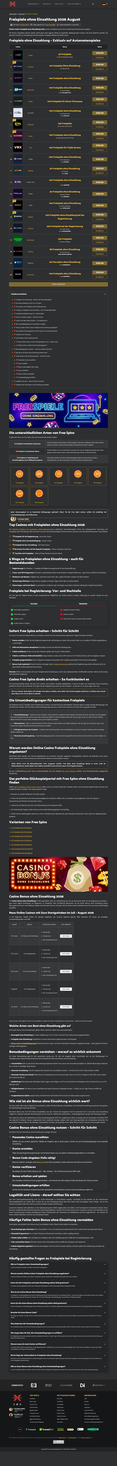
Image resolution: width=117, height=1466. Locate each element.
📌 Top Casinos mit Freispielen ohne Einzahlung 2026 (30, 306)
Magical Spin (60, 1407)
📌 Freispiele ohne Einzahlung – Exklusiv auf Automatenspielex (32, 299)
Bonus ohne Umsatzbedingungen (24, 1043)
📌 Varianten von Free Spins (22, 334)
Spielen (99, 53)
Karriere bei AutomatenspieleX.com (93, 1422)
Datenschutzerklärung (90, 1413)
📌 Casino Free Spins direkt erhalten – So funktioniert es (30, 320)
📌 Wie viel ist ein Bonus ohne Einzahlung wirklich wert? (30, 352)
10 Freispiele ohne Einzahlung (21, 827)
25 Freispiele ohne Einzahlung (21, 836)
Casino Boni (46, 4)
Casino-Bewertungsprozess (91, 1416)
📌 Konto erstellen (21, 363)
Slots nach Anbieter (73, 4)
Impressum (87, 1407)
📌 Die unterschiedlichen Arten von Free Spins (27, 303)
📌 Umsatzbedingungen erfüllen (25, 377)
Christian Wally (24, 25)
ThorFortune (30, 275)
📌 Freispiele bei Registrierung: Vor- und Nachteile (29, 313)
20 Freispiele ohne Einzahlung (21, 832)
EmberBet (30, 171)
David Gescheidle (50, 25)
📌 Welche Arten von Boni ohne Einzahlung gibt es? (31, 345)
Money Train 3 (33, 1405)
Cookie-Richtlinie (88, 1410)
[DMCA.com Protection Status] (58, 1443)
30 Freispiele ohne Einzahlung (21, 840)
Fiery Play (30, 252)
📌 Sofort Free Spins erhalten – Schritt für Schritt (28, 317)
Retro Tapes (33, 1402)
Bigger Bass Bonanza (35, 1419)
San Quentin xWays (35, 1416)
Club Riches (60, 1402)
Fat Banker (32, 1399)
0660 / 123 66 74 (85, 1438)
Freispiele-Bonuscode (60, 664)
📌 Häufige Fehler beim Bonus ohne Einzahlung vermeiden (31, 385)
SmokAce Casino (61, 1416)
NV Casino (30, 67)
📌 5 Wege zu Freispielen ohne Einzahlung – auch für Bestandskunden (35, 310)
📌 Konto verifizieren (22, 370)
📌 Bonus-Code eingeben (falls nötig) (27, 367)
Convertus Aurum (34, 1413)
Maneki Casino (61, 1413)
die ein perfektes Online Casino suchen (27, 787)
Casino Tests (58, 4)
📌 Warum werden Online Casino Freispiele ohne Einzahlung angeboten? (35, 327)
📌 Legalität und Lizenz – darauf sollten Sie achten (29, 381)
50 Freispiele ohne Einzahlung (21, 844)
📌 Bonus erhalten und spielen (25, 374)
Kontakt (86, 1402)
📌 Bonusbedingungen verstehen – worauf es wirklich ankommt (33, 349)
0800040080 (72, 1438)
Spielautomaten (32, 4)
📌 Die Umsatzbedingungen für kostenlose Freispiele (30, 324)
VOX (30, 148)
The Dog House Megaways (37, 1422)
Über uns (86, 1405)
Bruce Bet (59, 1399)
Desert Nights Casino (62, 1419)
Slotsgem (30, 217)
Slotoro (31, 136)
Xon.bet (31, 55)
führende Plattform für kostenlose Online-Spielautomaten (33, 529)
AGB (85, 1399)
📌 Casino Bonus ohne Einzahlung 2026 (26, 338)
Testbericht (100, 57)
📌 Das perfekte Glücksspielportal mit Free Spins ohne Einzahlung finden (35, 331)
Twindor (30, 101)
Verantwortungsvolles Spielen (92, 1419)
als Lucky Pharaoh (69, 771)
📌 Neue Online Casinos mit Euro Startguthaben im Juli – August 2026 (37, 342)
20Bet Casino (30, 90)
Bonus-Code (41, 1162)
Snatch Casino (60, 1410)
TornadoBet (60, 1405)
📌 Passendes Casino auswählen (26, 360)
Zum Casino (66, 936)
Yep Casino (60, 1422)
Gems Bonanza (34, 1407)
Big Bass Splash (34, 1410)
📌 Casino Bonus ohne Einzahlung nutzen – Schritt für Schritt (32, 356)
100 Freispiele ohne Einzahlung (22, 849)
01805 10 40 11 (62, 1438)
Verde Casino (30, 240)
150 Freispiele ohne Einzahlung (21, 853)
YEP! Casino (31, 125)
